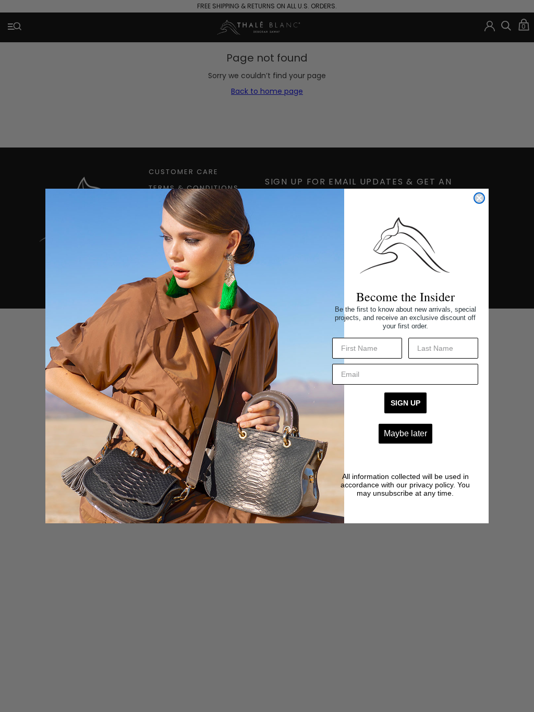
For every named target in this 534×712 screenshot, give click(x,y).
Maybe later (405, 433)
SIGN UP (405, 403)
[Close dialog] (479, 198)
